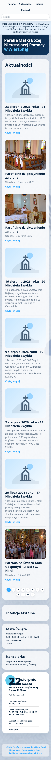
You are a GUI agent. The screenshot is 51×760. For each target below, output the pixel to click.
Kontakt (25, 10)
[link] (25, 103)
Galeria (39, 4)
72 (28, 594)
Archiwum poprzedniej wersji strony (25, 753)
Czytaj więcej (12, 132)
